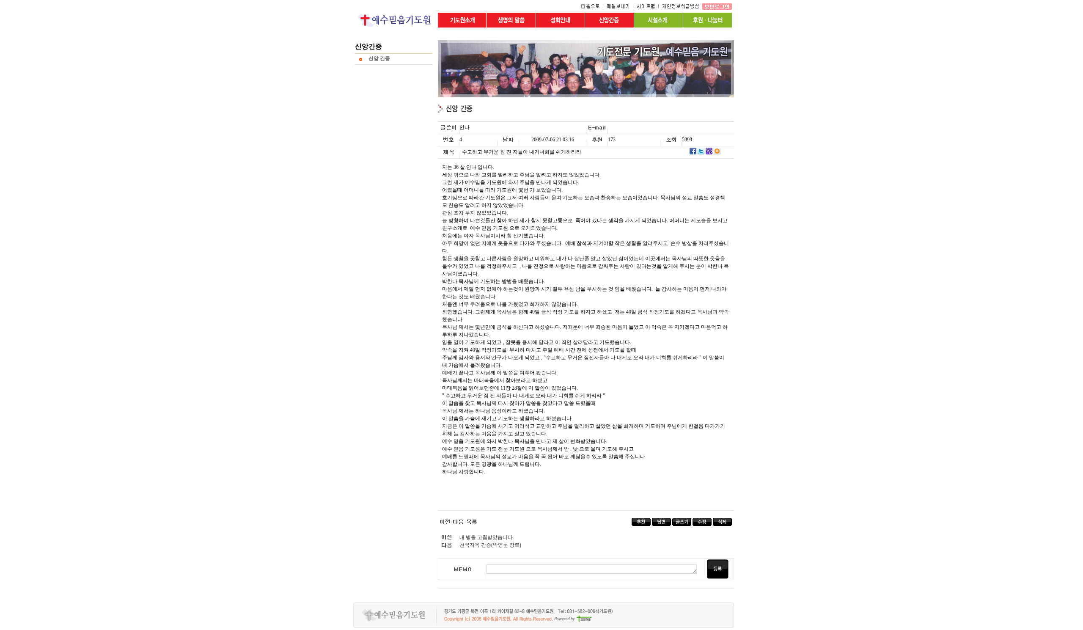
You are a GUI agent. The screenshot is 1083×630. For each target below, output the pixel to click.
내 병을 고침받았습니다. (486, 537)
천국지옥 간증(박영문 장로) (490, 545)
